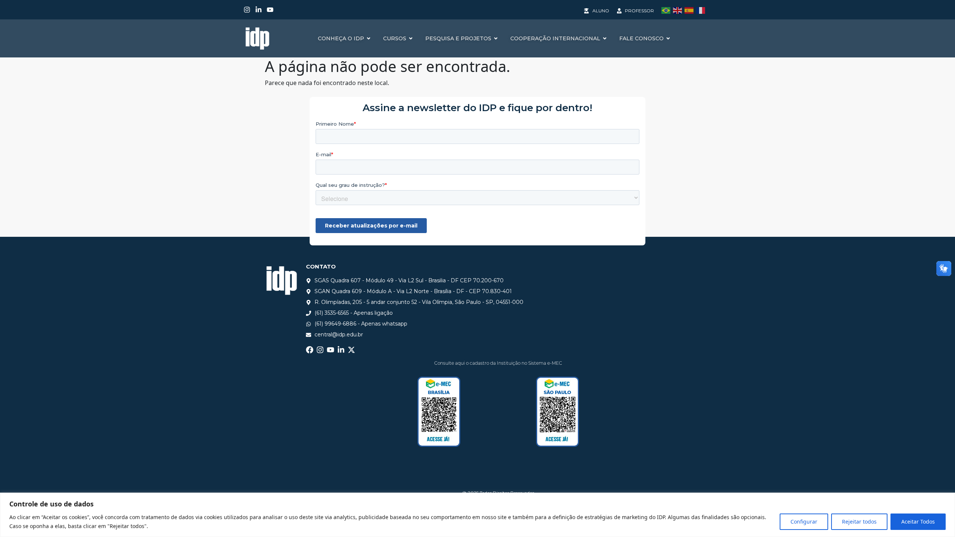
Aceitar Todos (918, 521)
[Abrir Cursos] (410, 39)
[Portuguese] (667, 10)
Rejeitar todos (859, 521)
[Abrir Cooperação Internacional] (604, 39)
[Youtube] (270, 9)
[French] (702, 10)
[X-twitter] (351, 350)
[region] (477, 515)
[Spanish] (690, 10)
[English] (679, 10)
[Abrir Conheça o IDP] (368, 39)
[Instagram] (247, 9)
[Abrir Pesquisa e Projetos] (495, 39)
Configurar (803, 521)
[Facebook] (309, 350)
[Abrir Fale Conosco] (668, 39)
